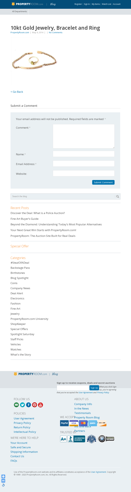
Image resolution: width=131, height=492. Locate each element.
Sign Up (94, 387)
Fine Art (15, 308)
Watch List (106, 4)
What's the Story (21, 354)
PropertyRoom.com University (29, 319)
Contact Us (17, 456)
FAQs (14, 460)
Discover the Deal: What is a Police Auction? (38, 213)
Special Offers (19, 329)
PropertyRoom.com (20, 32)
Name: (21, 154)
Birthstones (18, 273)
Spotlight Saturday (22, 334)
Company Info (83, 404)
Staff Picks (17, 339)
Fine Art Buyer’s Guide (25, 219)
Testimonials (82, 413)
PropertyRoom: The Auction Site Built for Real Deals (43, 236)
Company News (20, 288)
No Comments (55, 32)
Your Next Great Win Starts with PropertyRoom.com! (43, 230)
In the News (81, 408)
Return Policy (22, 427)
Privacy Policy (103, 392)
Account (116, 4)
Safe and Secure (21, 447)
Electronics (17, 298)
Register (78, 4)
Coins (14, 283)
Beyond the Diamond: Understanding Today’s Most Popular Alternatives (56, 224)
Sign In (87, 4)
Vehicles (16, 344)
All (19, 11)
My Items (96, 4)
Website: (21, 174)
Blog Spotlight (19, 278)
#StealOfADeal (20, 262)
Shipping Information (24, 452)
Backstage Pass (20, 268)
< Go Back (17, 92)
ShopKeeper (18, 324)
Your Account (19, 443)
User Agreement (86, 392)
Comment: (23, 127)
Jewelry (15, 313)
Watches (16, 349)
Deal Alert (17, 293)
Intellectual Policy (25, 432)
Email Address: (26, 164)
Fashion (15, 303)
